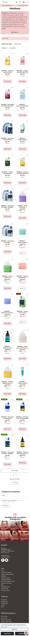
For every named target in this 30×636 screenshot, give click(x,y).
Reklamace (4, 568)
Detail (20, 250)
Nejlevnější (17, 46)
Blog (2, 577)
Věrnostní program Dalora (8, 574)
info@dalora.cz (5, 548)
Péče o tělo (4, 610)
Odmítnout (7, 633)
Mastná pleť (4, 594)
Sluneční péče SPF (6, 612)
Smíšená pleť (4, 596)
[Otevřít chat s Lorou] (26, 633)
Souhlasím (21, 633)
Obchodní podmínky (6, 565)
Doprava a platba (5, 570)
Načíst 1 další (14, 464)
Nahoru (15, 476)
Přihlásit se (5, 499)
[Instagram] (6, 552)
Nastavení (14, 629)
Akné (2, 599)
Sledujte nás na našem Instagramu (14, 511)
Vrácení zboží (4, 581)
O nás (2, 563)
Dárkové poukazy (5, 583)
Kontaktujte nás (5, 579)
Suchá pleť (4, 592)
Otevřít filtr (5, 40)
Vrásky (3, 597)
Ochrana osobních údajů (7, 566)
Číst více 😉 (14, 34)
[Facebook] (3, 552)
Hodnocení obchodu (6, 575)
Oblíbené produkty (6, 572)
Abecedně (13, 50)
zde (6, 626)
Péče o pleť (4, 609)
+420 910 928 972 (5, 549)
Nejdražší (4, 50)
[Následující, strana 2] (14, 469)
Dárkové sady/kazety (6, 614)
